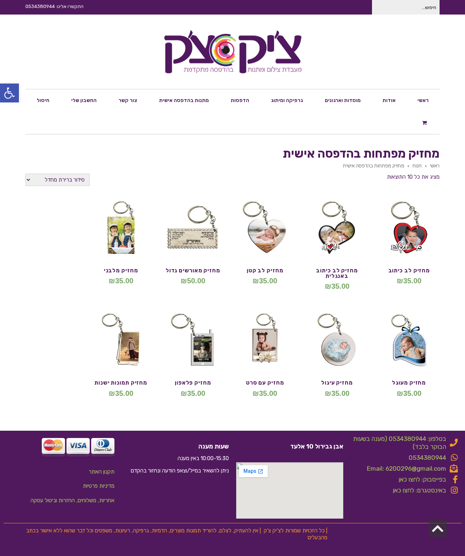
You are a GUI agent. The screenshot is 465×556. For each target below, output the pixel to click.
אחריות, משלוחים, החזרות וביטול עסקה (72, 500)
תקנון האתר (101, 471)
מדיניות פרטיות (98, 486)
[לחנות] (425, 122)
